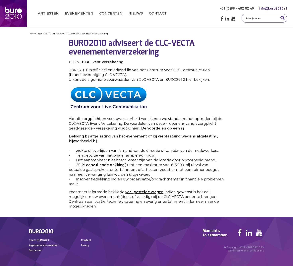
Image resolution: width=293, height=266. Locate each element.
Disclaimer (35, 250)
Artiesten (48, 13)
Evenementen (79, 13)
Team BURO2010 (39, 240)
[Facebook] (221, 18)
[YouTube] (233, 18)
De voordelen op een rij (162, 128)
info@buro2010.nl (273, 8)
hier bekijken (197, 79)
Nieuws (135, 13)
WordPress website (239, 250)
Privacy (85, 245)
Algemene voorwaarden (43, 245)
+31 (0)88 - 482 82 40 (237, 8)
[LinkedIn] (227, 18)
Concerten (110, 13)
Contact (158, 13)
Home (32, 33)
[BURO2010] (13, 13)
